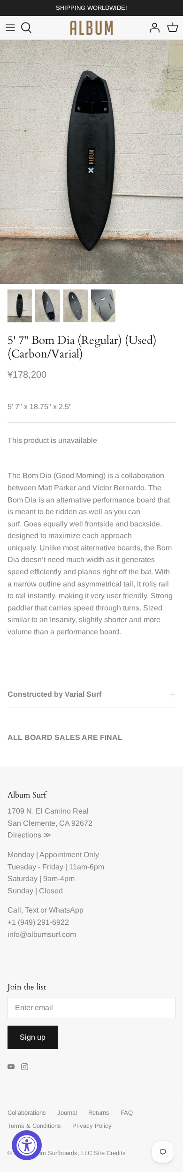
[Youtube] (11, 1066)
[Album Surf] (91, 28)
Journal (67, 1112)
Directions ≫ (29, 835)
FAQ (127, 1112)
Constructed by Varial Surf (54, 694)
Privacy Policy (92, 1125)
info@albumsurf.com (42, 934)
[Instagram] (24, 1066)
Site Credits (110, 1153)
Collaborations (27, 1112)
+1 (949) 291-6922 (38, 922)
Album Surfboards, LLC (60, 1153)
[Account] (152, 27)
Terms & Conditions (34, 1125)
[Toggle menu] (10, 27)
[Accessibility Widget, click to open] (27, 1145)
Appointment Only (69, 855)
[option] (91, 162)
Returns (98, 1112)
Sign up (33, 1037)
